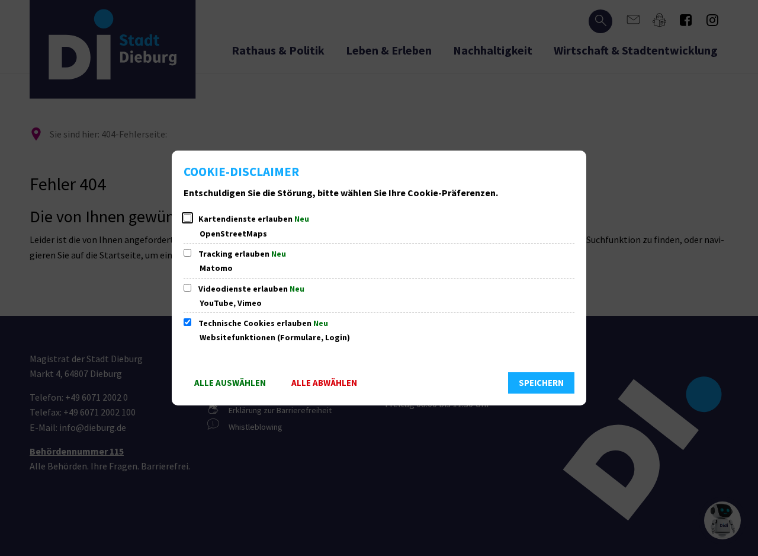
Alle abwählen (324, 382)
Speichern (541, 382)
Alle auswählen (230, 382)
